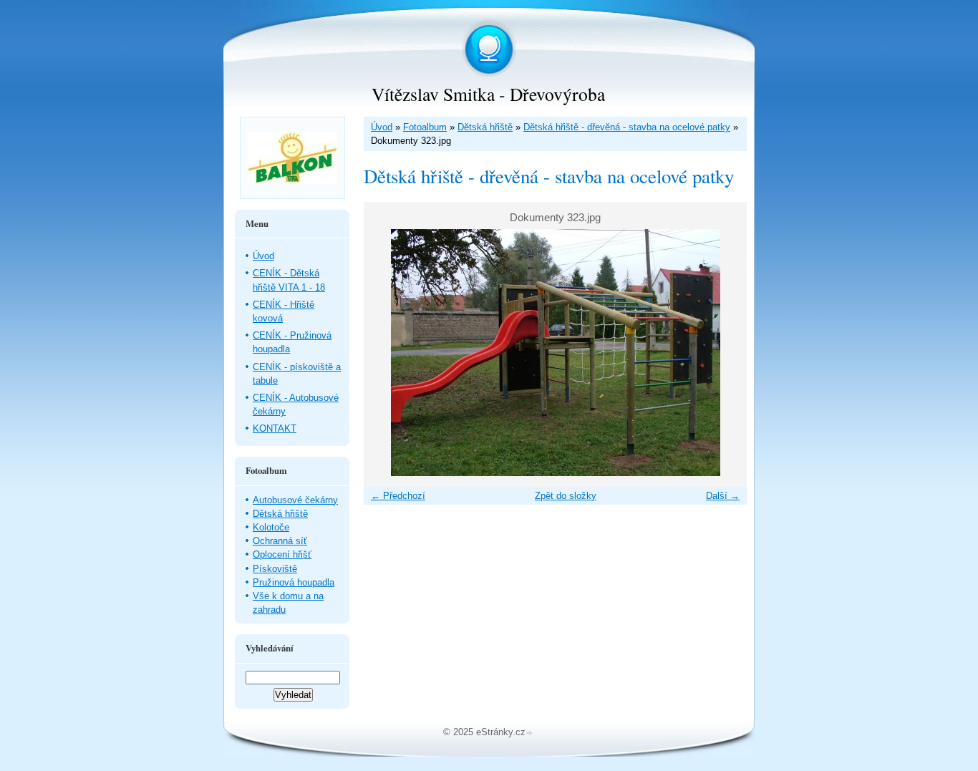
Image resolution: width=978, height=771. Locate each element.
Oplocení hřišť (282, 554)
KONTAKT (274, 428)
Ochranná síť (280, 540)
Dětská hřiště (485, 127)
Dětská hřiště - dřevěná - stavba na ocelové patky (626, 127)
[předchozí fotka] (387, 352)
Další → (723, 495)
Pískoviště (275, 568)
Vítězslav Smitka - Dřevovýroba (488, 94)
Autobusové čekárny (295, 500)
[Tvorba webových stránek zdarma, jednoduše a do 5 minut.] (531, 733)
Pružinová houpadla (293, 582)
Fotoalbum (425, 127)
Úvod (381, 127)
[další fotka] (723, 352)
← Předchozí (398, 495)
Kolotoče (271, 527)
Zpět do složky (565, 495)
